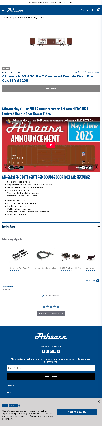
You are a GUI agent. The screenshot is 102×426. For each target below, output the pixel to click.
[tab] (51, 295)
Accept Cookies (77, 412)
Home (5, 17)
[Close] (98, 401)
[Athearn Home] (15, 10)
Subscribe (51, 376)
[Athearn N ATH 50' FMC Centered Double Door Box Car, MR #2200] (51, 42)
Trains (19, 17)
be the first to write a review (51, 313)
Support (10, 386)
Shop (12, 17)
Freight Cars (38, 17)
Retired (51, 88)
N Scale (27, 17)
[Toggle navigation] (4, 10)
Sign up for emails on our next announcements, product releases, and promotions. (51, 360)
